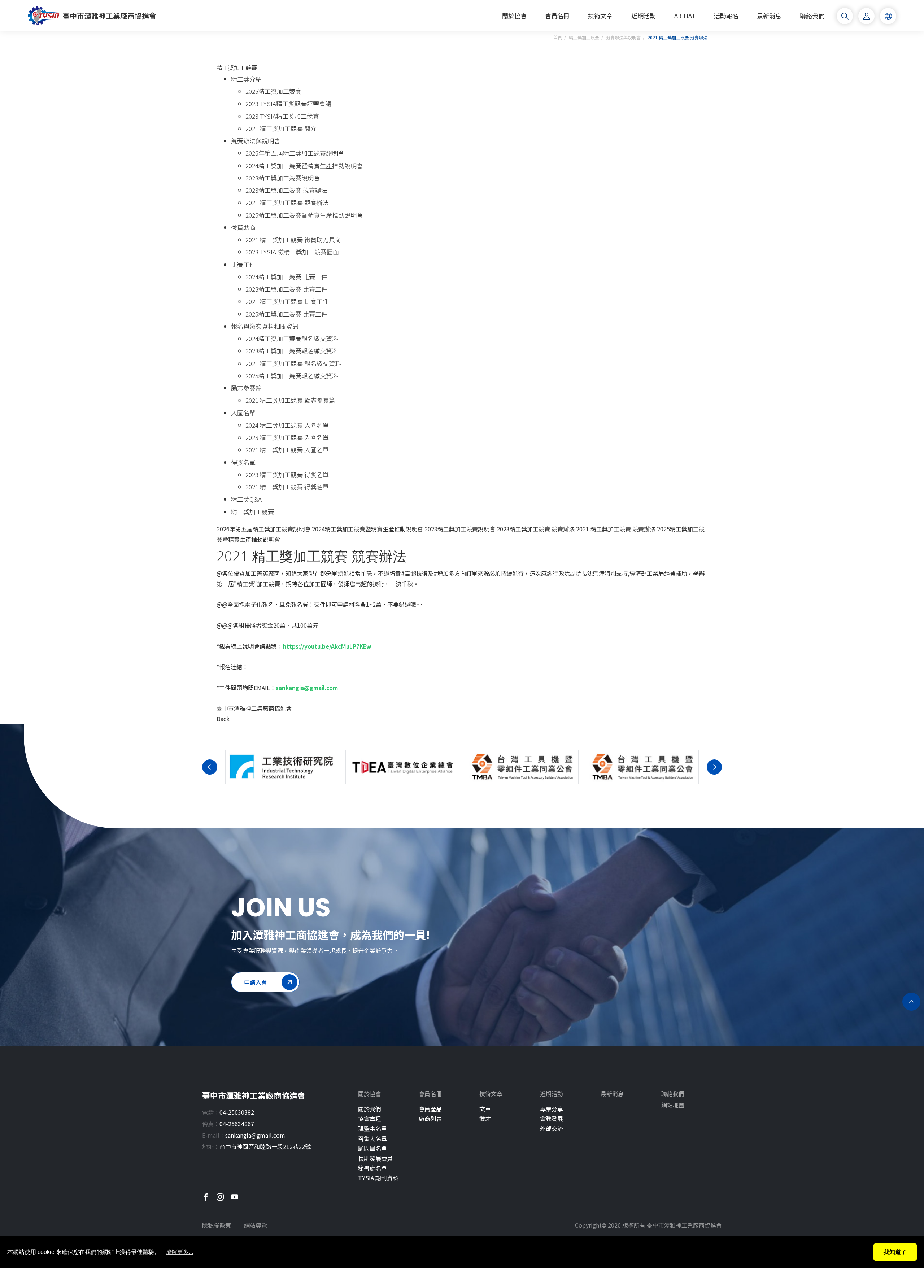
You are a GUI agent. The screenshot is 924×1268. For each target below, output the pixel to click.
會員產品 (430, 1109)
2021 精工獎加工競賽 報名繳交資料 (293, 363)
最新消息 (769, 16)
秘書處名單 (372, 1168)
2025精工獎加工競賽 (273, 91)
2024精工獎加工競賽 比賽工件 (286, 276)
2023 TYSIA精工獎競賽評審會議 (288, 103)
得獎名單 (243, 462)
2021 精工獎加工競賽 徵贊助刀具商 (293, 239)
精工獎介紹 (246, 78)
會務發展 (551, 1119)
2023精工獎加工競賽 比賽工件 (286, 288)
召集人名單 (372, 1138)
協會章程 (369, 1119)
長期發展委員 (375, 1158)
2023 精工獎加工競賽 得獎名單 (287, 474)
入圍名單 (243, 412)
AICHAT (685, 16)
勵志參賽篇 (246, 387)
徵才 (485, 1119)
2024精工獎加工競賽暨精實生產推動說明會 (304, 165)
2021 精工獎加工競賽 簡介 (281, 128)
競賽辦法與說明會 (623, 37)
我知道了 (895, 1252)
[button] (209, 767)
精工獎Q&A (246, 499)
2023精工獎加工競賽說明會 (282, 177)
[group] (281, 767)
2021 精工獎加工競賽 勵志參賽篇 (290, 400)
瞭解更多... (179, 1252)
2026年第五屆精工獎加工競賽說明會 (294, 152)
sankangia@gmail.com (307, 687)
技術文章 (600, 16)
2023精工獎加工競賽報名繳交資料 (291, 350)
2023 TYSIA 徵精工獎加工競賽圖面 (292, 251)
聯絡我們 (812, 16)
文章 (485, 1109)
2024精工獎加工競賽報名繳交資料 (291, 338)
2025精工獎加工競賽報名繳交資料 (291, 375)
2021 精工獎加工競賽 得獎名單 (287, 486)
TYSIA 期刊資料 (378, 1178)
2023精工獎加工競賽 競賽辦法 (286, 190)
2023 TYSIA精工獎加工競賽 (282, 116)
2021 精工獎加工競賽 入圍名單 (287, 449)
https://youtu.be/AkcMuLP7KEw (327, 646)
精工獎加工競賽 (584, 37)
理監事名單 (372, 1128)
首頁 (557, 37)
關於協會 (514, 16)
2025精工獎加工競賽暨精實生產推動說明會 (304, 214)
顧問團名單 (372, 1148)
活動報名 (726, 16)
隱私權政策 (216, 1225)
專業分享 (551, 1109)
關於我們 (369, 1109)
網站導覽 (255, 1225)
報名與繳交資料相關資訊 (264, 326)
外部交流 (551, 1128)
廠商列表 (430, 1119)
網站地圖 (672, 1105)
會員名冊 (557, 16)
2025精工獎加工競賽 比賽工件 (286, 313)
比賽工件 (243, 264)
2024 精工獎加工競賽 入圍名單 (287, 425)
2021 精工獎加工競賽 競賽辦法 (287, 202)
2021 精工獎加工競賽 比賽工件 (287, 301)
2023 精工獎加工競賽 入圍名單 (287, 437)
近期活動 (643, 16)
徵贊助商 (243, 227)
